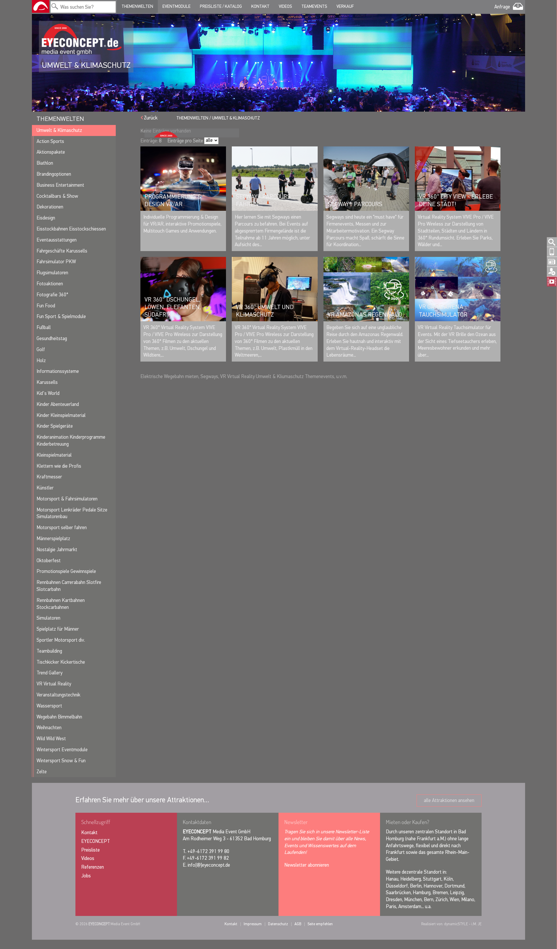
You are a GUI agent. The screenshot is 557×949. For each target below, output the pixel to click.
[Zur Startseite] (40, 6)
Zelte (42, 772)
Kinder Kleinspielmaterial (61, 415)
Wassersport (49, 706)
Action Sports (50, 141)
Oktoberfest (49, 561)
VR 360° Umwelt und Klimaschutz (265, 310)
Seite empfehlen (320, 924)
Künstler (45, 488)
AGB (297, 924)
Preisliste (90, 850)
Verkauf (345, 6)
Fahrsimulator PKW (56, 262)
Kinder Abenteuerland (58, 404)
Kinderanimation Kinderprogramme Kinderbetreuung (71, 440)
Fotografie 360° (52, 295)
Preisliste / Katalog (221, 6)
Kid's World (48, 393)
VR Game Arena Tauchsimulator (443, 310)
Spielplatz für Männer (58, 629)
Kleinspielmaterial (54, 455)
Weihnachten (49, 728)
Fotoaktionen (50, 284)
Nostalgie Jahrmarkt (57, 550)
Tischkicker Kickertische (61, 662)
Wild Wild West (51, 739)
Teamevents (314, 6)
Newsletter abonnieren (306, 865)
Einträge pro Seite (185, 141)
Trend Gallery (49, 673)
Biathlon (45, 163)
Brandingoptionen (54, 174)
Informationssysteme (58, 371)
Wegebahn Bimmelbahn (59, 717)
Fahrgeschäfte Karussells (62, 251)
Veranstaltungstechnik (58, 695)
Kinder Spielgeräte (55, 426)
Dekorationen (50, 207)
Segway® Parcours (355, 204)
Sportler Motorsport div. (61, 640)
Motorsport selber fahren (62, 528)
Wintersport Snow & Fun (61, 761)
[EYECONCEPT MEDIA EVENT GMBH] (82, 39)
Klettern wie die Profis (59, 466)
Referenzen (92, 867)
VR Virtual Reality (54, 684)
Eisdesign (46, 218)
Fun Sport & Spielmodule (61, 316)
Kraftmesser (49, 477)
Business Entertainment (60, 185)
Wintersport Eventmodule (62, 750)
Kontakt (260, 6)
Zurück (151, 118)
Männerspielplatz (53, 539)
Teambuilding (49, 651)
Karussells (47, 382)
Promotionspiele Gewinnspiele (66, 571)
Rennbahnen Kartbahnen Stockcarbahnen (61, 603)
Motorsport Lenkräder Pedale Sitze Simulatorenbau (72, 513)
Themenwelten (137, 6)
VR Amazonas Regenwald (365, 314)
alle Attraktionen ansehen (449, 800)
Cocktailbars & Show (57, 196)
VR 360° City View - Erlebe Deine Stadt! (456, 200)
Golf (41, 349)
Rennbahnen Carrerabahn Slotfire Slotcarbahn (69, 585)
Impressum (253, 924)
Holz (41, 361)
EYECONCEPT (95, 841)
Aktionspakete (51, 152)
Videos (285, 6)
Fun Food (46, 306)
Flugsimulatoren (52, 273)
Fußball (44, 327)
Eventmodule (176, 6)
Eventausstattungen (57, 240)
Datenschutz (278, 924)
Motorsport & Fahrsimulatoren (67, 499)
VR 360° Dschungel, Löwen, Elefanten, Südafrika (172, 307)
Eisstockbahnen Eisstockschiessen (71, 229)
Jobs (86, 876)
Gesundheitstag (52, 338)
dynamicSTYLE (456, 924)
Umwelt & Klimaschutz (59, 130)
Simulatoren (48, 618)
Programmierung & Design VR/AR (172, 200)
